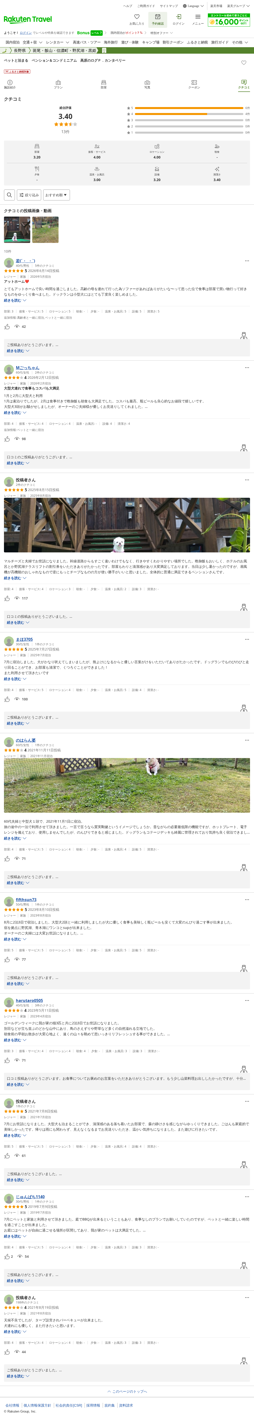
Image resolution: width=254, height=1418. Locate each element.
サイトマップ (169, 6)
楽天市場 (216, 6)
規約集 (109, 1405)
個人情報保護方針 (37, 1405)
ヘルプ (127, 6)
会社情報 (12, 1405)
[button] (17, 230)
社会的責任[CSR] (69, 1405)
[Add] (244, 63)
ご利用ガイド (146, 6)
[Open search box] (9, 195)
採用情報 (93, 1405)
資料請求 (126, 1405)
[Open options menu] (247, 261)
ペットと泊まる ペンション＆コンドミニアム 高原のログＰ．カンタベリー (65, 60)
